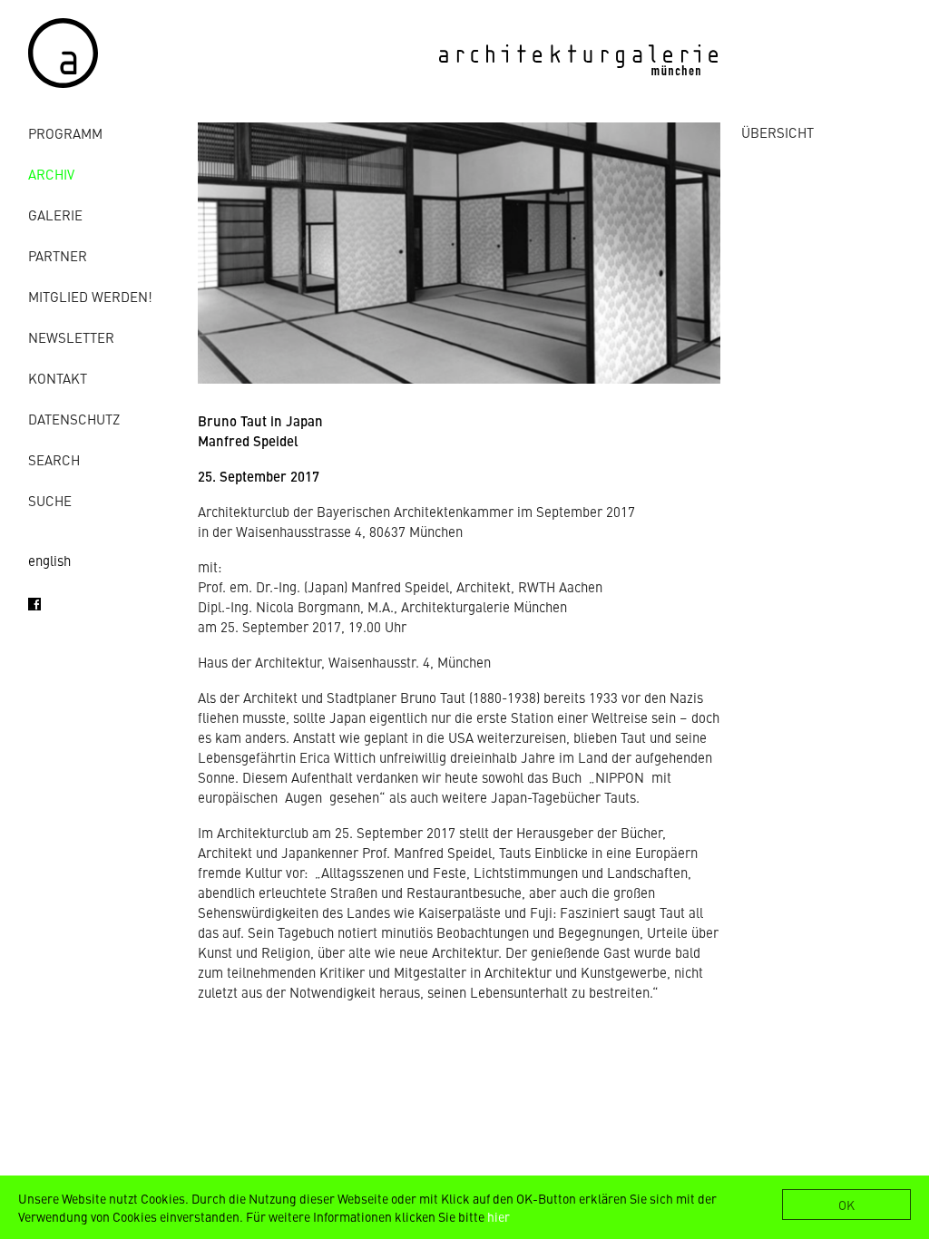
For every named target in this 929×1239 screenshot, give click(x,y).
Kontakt (57, 377)
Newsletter (71, 336)
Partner (57, 255)
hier (498, 1216)
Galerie (55, 214)
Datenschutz (74, 418)
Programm (65, 132)
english (49, 560)
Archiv (51, 173)
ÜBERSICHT (777, 131)
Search (54, 459)
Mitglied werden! (90, 296)
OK (846, 1204)
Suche (50, 500)
